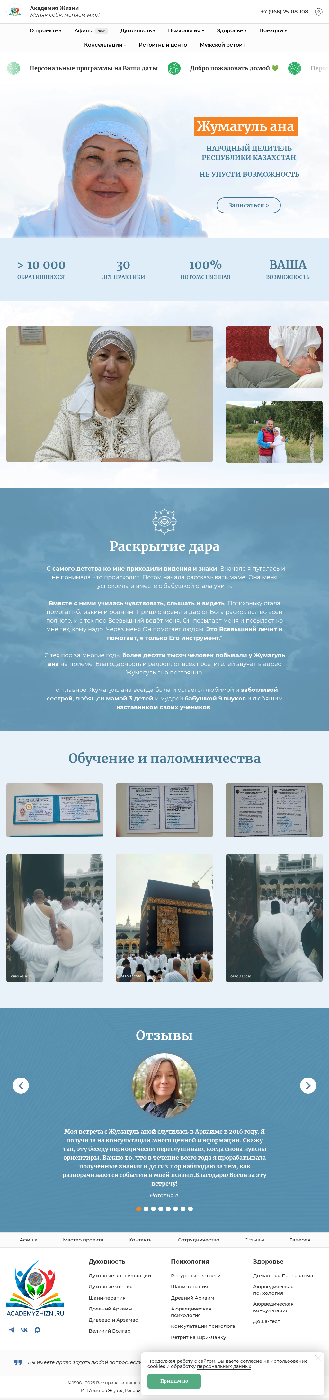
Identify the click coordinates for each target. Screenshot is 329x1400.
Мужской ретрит (222, 45)
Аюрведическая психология (191, 1312)
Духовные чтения (111, 1287)
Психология (184, 31)
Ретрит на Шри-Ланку (198, 1337)
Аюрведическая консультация (273, 1307)
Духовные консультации (120, 1276)
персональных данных (224, 1366)
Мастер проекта (83, 1240)
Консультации (103, 45)
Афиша (84, 31)
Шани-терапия (107, 1298)
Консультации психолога (203, 1326)
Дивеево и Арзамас (113, 1320)
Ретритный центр (163, 45)
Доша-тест (266, 1321)
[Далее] (308, 1086)
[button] (138, 1209)
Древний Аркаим (110, 1309)
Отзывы (254, 1240)
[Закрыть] (318, 1358)
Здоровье (230, 31)
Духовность (136, 31)
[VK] (24, 1330)
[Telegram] (11, 1330)
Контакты (141, 1240)
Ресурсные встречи (196, 1276)
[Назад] (21, 1086)
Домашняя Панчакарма (283, 1276)
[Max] (37, 1330)
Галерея (299, 1240)
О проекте (44, 31)
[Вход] (319, 12)
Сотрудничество (198, 1240)
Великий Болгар (109, 1331)
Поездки (271, 31)
